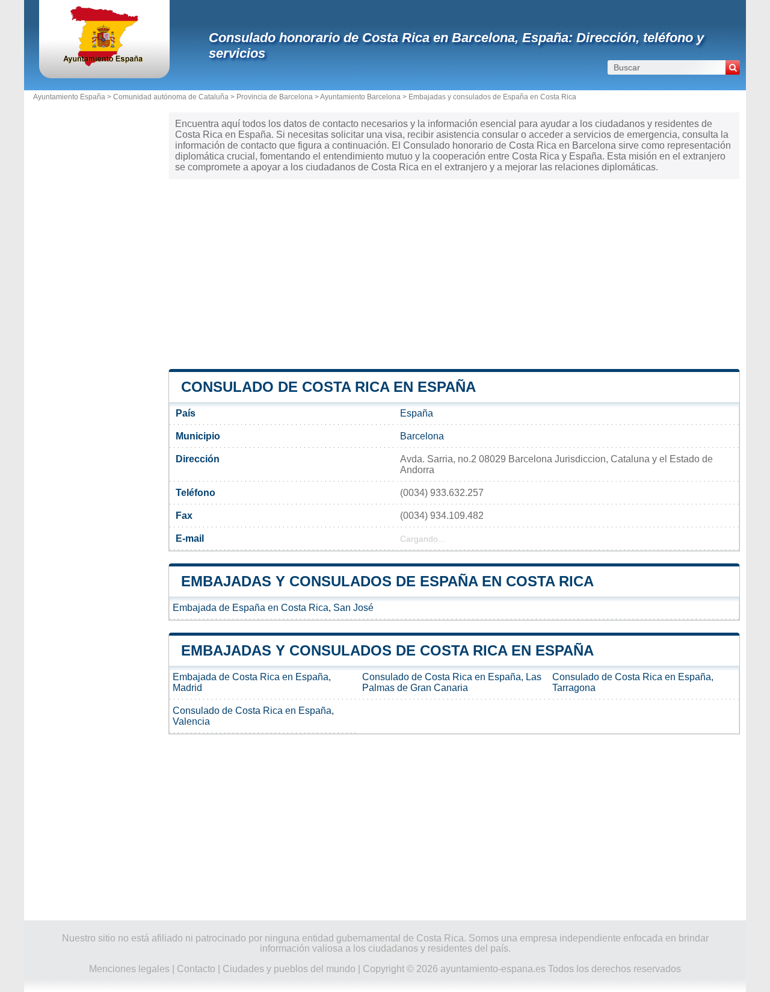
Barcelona (422, 436)
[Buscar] (732, 67)
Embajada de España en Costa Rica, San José (273, 608)
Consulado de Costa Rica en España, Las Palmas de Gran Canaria (451, 682)
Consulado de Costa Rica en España (328, 387)
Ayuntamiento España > (73, 97)
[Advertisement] (454, 272)
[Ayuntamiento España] (104, 63)
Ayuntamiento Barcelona (360, 97)
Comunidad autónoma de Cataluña (171, 97)
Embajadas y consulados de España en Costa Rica (492, 97)
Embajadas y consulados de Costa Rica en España (387, 650)
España (416, 413)
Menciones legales (129, 969)
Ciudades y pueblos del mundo (289, 969)
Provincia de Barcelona (274, 97)
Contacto (196, 969)
